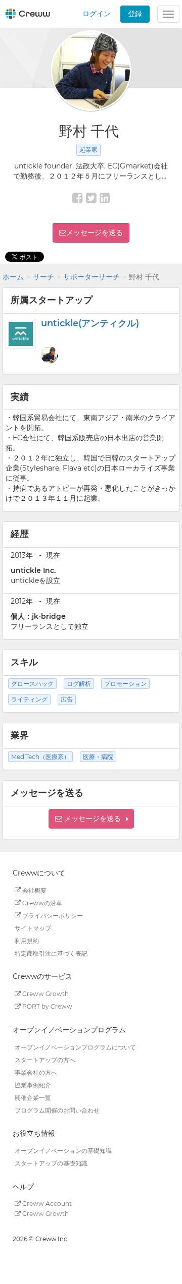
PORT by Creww (46, 1006)
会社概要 (34, 890)
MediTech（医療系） (40, 757)
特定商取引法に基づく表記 (51, 953)
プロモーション (125, 683)
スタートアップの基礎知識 (51, 1163)
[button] (91, 819)
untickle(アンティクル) (90, 323)
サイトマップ (33, 927)
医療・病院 (98, 757)
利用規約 (27, 940)
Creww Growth (45, 994)
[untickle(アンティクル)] (21, 334)
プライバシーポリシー (52, 915)
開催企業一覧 (33, 1097)
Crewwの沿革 (41, 902)
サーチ (43, 276)
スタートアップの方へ (45, 1059)
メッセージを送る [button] (94, 232)
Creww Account (46, 1203)
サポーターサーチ (91, 276)
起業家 (88, 149)
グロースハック (32, 683)
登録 (135, 13)
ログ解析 (79, 683)
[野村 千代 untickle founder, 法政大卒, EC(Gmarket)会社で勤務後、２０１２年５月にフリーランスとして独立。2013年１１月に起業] (49, 355)
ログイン (96, 13)
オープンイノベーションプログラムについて (75, 1046)
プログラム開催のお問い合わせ (57, 1110)
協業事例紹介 (33, 1084)
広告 (67, 699)
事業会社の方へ (36, 1072)
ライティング (29, 699)
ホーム (13, 276)
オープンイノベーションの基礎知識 (63, 1150)
